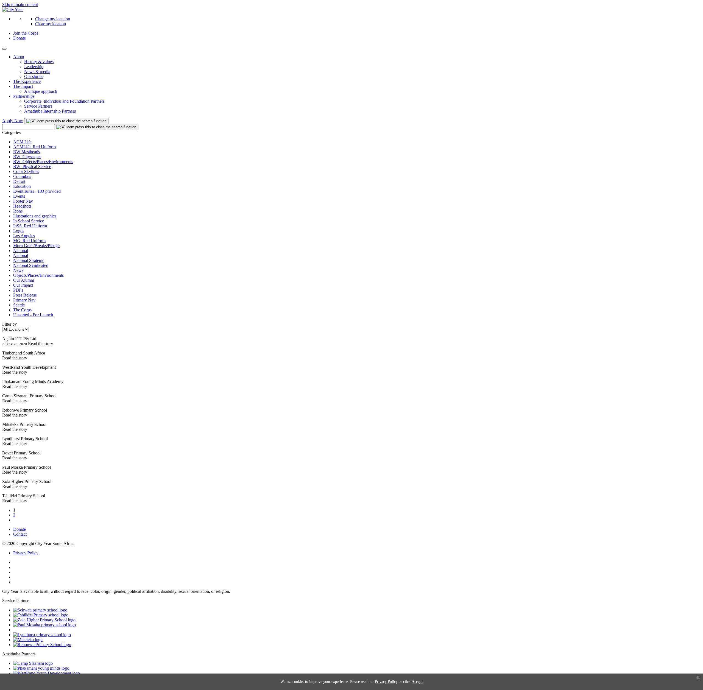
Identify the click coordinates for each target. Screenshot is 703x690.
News (18, 270)
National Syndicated (30, 265)
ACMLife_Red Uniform (34, 146)
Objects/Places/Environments (38, 275)
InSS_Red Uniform (30, 226)
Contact (20, 534)
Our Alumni (23, 280)
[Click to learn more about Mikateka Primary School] (28, 639)
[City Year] (12, 9)
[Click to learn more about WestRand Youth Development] (46, 673)
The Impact (23, 86)
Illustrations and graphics (34, 216)
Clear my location (50, 23)
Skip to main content (20, 4)
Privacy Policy (25, 553)
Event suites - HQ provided (37, 191)
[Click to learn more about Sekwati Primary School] (40, 610)
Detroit (19, 181)
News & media (37, 71)
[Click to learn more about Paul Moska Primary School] (44, 624)
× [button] (698, 677)
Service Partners (38, 106)
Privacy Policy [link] (386, 682)
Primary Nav (24, 300)
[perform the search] (66, 121)
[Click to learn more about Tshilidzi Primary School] (40, 615)
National (20, 250)
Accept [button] (417, 682)
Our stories (33, 76)
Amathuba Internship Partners (50, 111)
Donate (19, 38)
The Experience (27, 81)
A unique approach (40, 91)
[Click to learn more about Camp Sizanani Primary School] (33, 663)
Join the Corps (25, 33)
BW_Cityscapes (27, 156)
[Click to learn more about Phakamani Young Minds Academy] (41, 668)
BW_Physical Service (32, 166)
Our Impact (23, 285)
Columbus (22, 176)
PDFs (18, 290)
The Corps (22, 310)
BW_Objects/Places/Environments (43, 161)
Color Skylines (26, 171)
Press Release (25, 295)
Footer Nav (23, 201)
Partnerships (23, 96)
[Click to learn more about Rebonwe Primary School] (42, 644)
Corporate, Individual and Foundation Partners (64, 101)
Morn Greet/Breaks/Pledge (36, 245)
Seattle (19, 305)
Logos (18, 230)
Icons (18, 211)
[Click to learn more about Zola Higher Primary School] (44, 620)
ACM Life (22, 141)
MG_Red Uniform (29, 240)
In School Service (28, 221)
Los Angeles (24, 235)
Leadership (33, 66)
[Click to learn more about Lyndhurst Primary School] (42, 634)
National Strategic (28, 260)
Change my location (52, 18)
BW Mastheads (26, 151)
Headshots (22, 206)
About (18, 56)
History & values (39, 61)
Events (19, 196)
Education (22, 186)
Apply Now (12, 120)
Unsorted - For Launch (33, 314)
